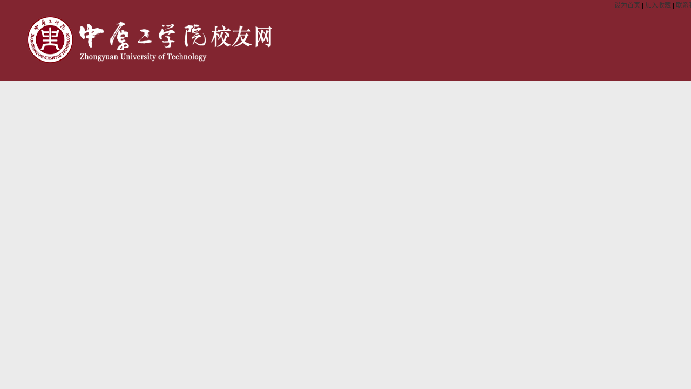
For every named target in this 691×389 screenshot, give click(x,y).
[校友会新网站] (150, 61)
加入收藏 (659, 5)
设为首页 (628, 5)
